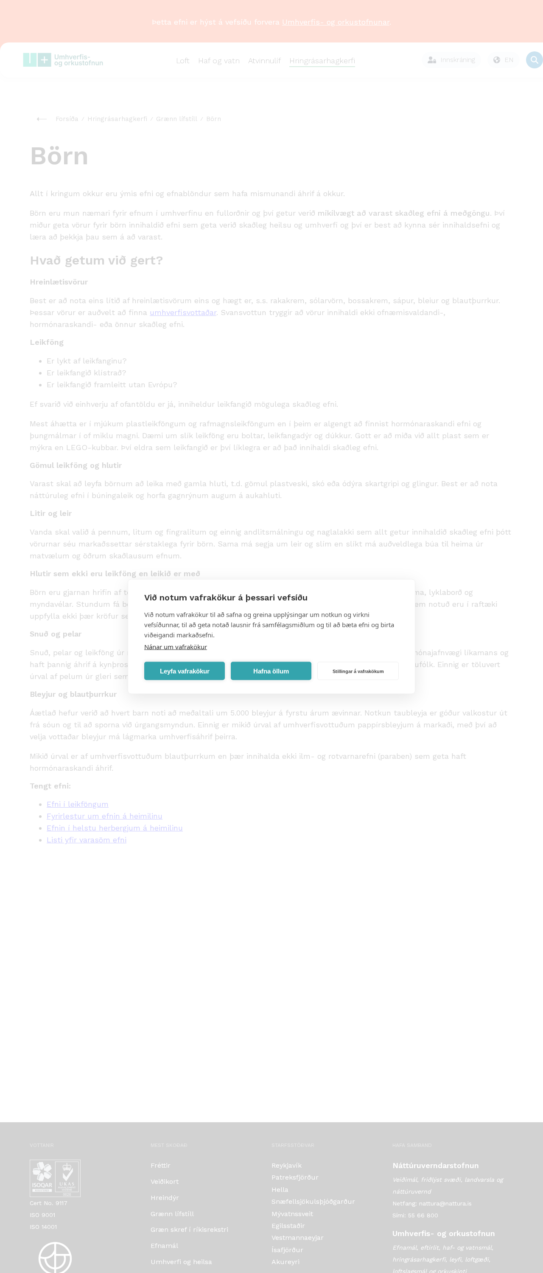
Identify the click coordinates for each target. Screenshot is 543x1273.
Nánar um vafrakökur (175, 646)
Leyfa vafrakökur (185, 670)
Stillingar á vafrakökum (358, 670)
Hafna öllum (271, 670)
